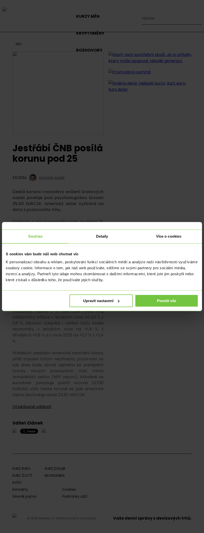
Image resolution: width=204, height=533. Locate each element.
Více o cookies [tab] (168, 236)
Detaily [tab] (102, 236)
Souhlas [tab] (35, 236)
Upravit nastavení (98, 301)
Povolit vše (166, 301)
